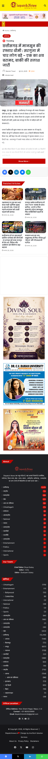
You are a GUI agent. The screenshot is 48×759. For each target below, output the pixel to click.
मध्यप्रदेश (6, 495)
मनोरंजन (5, 511)
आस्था (7, 673)
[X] (22, 718)
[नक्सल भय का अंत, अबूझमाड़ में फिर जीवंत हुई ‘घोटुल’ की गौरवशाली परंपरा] (35, 227)
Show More (23, 161)
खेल (4, 499)
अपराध (7, 639)
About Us (12, 741)
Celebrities (9, 596)
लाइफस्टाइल (9, 693)
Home (6, 31)
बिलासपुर (8, 643)
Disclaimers (34, 741)
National (6, 519)
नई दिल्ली (8, 685)
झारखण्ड (8, 681)
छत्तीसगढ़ (13, 31)
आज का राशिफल (8, 503)
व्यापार (5, 523)
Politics (6, 547)
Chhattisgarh (8, 507)
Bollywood (9, 592)
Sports (5, 555)
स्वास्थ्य (7, 650)
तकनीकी (5, 531)
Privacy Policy (23, 741)
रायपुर (7, 646)
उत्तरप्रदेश (6, 527)
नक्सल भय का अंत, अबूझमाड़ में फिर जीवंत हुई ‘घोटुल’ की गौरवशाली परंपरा (35, 239)
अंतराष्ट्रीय (6, 515)
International (8, 551)
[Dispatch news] (24, 5)
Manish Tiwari (11, 71)
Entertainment (9, 543)
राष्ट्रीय (5, 491)
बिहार (6, 689)
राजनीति (5, 535)
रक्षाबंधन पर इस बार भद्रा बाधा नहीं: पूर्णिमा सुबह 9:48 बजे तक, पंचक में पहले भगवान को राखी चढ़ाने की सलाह (11, 207)
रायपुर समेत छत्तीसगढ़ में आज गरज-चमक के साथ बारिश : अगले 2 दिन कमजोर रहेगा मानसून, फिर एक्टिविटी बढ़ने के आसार (35, 208)
